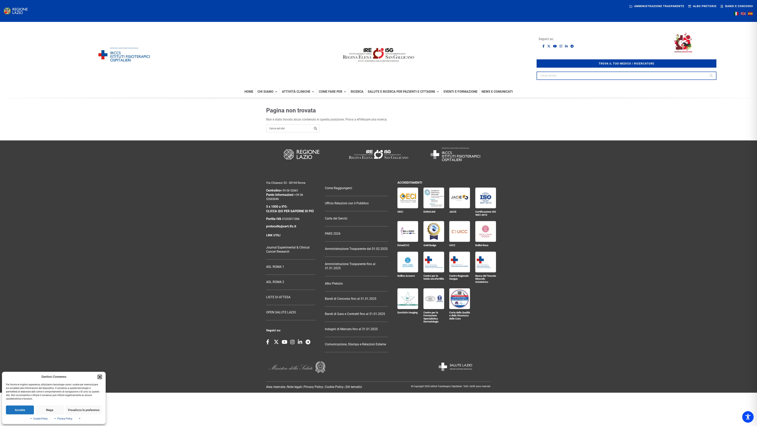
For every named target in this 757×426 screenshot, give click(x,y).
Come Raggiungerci (338, 188)
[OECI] (407, 198)
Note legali (294, 387)
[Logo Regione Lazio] (301, 154)
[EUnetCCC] (407, 231)
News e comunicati (497, 91)
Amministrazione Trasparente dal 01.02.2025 (356, 249)
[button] (100, 377)
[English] (743, 13)
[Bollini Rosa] (485, 231)
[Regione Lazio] (16, 11)
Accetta (20, 410)
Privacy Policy (64, 418)
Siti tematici (353, 387)
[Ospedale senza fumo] (683, 42)
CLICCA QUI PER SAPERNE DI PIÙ (290, 211)
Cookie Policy (40, 418)
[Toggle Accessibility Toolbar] (748, 417)
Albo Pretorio (334, 283)
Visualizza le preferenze (84, 410)
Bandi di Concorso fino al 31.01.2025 (350, 299)
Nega (49, 410)
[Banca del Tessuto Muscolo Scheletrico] (485, 262)
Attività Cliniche (296, 91)
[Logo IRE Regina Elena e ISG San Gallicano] (378, 55)
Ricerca (357, 91)
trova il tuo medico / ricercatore (626, 63)
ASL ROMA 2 (275, 282)
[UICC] (459, 231)
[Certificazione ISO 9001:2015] (485, 198)
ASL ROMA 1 (275, 267)
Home (248, 91)
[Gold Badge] (433, 231)
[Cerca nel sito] (711, 76)
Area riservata (275, 387)
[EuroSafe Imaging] (407, 298)
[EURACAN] (433, 198)
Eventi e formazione (460, 91)
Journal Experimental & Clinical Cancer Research (288, 249)
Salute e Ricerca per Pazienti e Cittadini (401, 91)
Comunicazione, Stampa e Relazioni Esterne (355, 344)
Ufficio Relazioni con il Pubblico (347, 203)
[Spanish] (750, 13)
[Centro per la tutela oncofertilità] (433, 262)
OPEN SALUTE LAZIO (281, 312)
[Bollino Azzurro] (407, 262)
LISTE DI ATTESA (278, 297)
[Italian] (736, 13)
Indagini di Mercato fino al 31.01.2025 (351, 329)
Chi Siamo (265, 91)
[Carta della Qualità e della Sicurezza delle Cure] (459, 298)
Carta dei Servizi (336, 218)
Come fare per (330, 91)
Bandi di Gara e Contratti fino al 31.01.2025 (355, 314)
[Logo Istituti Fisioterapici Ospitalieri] (378, 154)
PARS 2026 (332, 233)
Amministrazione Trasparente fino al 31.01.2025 (350, 266)
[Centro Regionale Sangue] (459, 262)
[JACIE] (459, 198)
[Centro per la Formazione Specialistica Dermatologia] (433, 298)
